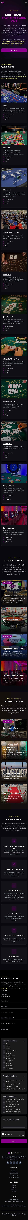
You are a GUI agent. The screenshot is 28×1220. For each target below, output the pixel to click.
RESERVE (14, 50)
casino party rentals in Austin (14, 45)
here (25, 1206)
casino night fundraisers (17, 43)
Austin (8, 1157)
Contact (14, 1191)
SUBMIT (14, 1141)
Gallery (14, 1187)
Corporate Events (14, 1173)
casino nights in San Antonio (11, 41)
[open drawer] (26, 2)
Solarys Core (9, 984)
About (14, 1185)
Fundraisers (14, 1170)
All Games (14, 1189)
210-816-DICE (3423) (14, 1199)
